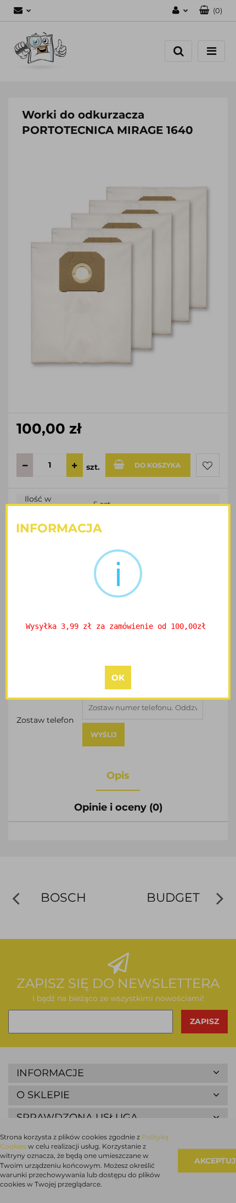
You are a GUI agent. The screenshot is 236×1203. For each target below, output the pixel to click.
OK (118, 677)
